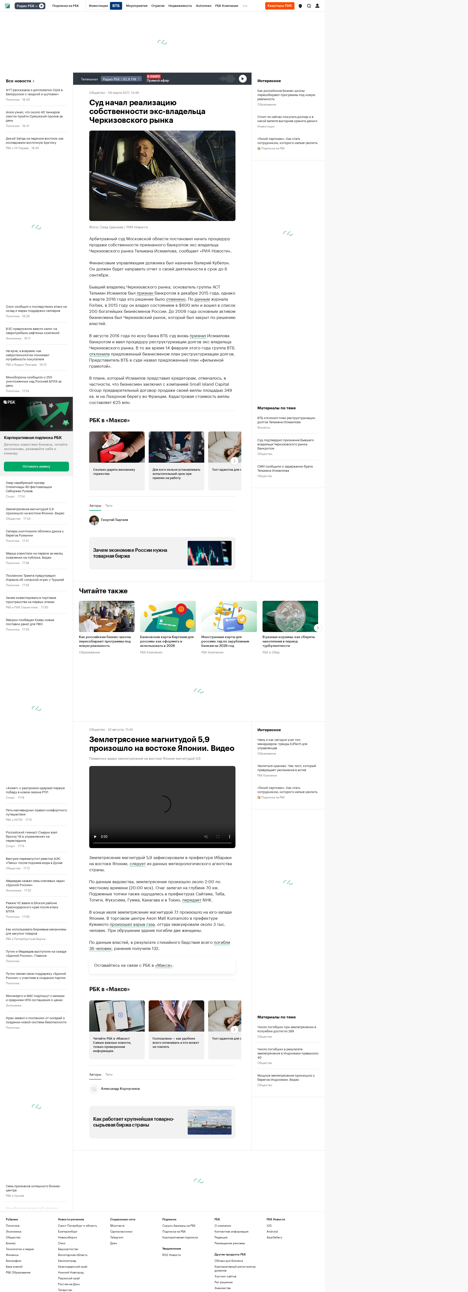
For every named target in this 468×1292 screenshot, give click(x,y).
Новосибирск (67, 1237)
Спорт (10, 496)
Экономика (13, 337)
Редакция (220, 1237)
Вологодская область (73, 1255)
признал (198, 335)
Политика (12, 99)
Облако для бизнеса (228, 1260)
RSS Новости (171, 1255)
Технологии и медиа (20, 1249)
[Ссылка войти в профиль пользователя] (317, 5)
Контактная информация (231, 1231)
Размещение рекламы (229, 1243)
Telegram (116, 1237)
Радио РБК (25, 6)
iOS (269, 1225)
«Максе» (163, 964)
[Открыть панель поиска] (309, 6)
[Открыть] (36, 6)
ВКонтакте (117, 1225)
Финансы (263, 427)
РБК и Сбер (271, 652)
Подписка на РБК (174, 1231)
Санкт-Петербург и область (77, 1225)
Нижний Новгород (71, 1272)
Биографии (13, 1260)
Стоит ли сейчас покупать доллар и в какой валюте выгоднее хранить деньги (287, 118)
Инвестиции (265, 126)
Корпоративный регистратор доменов (235, 1268)
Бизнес (11, 1243)
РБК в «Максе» (109, 420)
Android (272, 1231)
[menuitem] (65, 6)
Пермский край (69, 1278)
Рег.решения (223, 1282)
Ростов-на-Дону (69, 1284)
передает (191, 899)
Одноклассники (121, 1231)
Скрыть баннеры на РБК (178, 1225)
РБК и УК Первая (17, 147)
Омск (62, 1243)
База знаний (14, 1266)
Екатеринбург (68, 1231)
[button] (300, 6)
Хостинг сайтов (225, 1276)
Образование (266, 104)
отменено (175, 298)
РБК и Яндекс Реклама (21, 364)
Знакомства (222, 1288)
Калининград (67, 1260)
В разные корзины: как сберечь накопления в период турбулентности (289, 642)
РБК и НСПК (14, 819)
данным (202, 298)
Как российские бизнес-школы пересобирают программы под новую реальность (286, 94)
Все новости (18, 81)
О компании (222, 1225)
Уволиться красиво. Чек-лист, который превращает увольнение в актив (286, 767)
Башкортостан (68, 1249)
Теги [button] (108, 505)
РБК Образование (18, 1272)
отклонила (99, 353)
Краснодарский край (72, 1266)
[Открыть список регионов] (300, 6)
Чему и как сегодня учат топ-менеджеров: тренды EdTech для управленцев (282, 743)
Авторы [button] (95, 505)
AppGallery (274, 1237)
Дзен (113, 1243)
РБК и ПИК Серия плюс (22, 606)
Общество (13, 518)
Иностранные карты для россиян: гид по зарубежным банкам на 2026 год (225, 642)
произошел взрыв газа (132, 923)
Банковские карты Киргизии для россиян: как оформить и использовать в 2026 (167, 642)
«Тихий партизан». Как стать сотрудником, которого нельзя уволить (287, 140)
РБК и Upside (15, 1195)
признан (146, 292)
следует (138, 863)
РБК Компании (151, 652)
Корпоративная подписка (180, 1237)
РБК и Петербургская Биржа (25, 938)
